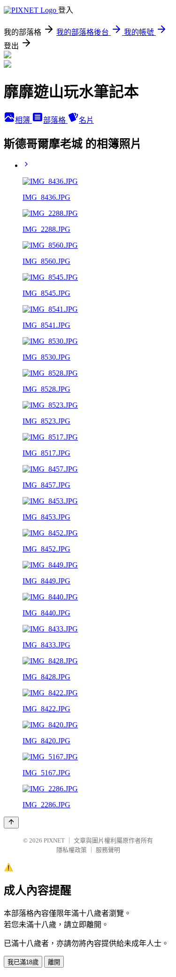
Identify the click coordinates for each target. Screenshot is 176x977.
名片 (86, 120)
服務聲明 (108, 849)
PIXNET (54, 840)
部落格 (55, 120)
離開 (54, 962)
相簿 (23, 120)
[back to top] (11, 822)
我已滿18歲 (23, 962)
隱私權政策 (71, 849)
